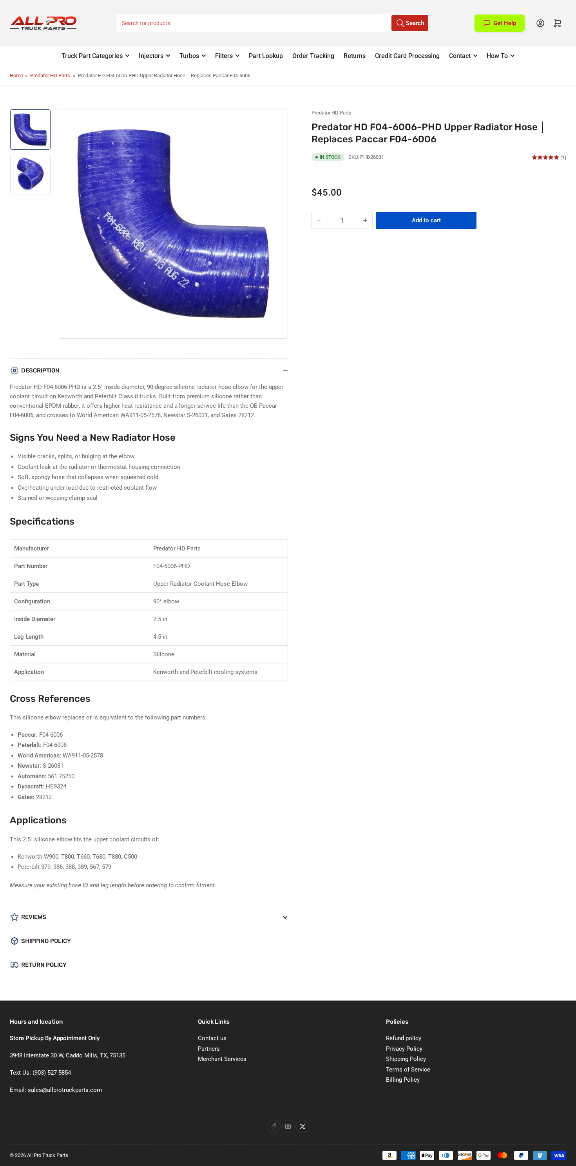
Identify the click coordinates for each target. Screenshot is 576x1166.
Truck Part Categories (92, 56)
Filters (224, 56)
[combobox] (272, 23)
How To (497, 56)
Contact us (212, 1038)
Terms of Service (408, 1069)
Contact (460, 56)
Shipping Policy (406, 1058)
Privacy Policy (404, 1048)
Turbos (189, 56)
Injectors (151, 56)
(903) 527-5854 (52, 1072)
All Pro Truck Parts (47, 1155)
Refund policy (403, 1038)
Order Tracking (313, 56)
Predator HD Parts (50, 75)
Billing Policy (403, 1079)
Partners (209, 1048)
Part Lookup (266, 56)
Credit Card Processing (407, 56)
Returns (355, 56)
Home (16, 75)
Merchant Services (222, 1058)
